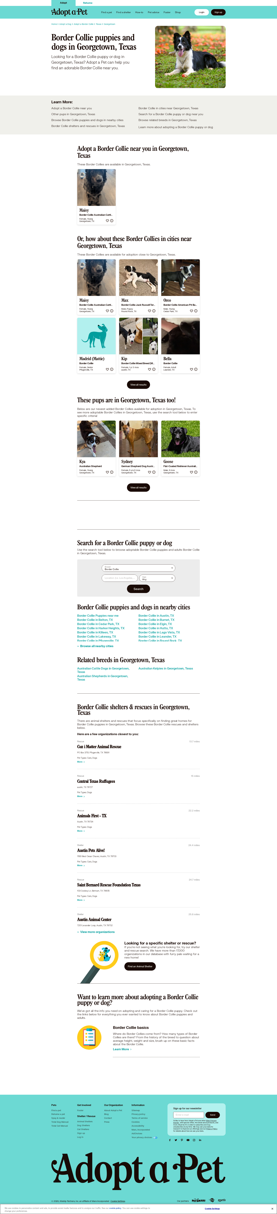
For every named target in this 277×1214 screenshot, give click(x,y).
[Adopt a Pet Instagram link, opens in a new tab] (195, 1140)
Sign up (218, 12)
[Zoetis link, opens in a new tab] (222, 1200)
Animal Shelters (85, 1121)
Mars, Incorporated (141, 1129)
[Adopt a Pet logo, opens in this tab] (138, 1174)
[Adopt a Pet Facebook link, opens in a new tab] (170, 1140)
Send (212, 1115)
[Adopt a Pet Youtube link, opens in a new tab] (189, 1140)
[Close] (272, 1208)
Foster (167, 12)
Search (138, 589)
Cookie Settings (118, 1201)
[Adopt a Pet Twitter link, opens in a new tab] (177, 1140)
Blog (106, 1114)
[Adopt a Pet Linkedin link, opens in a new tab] (200, 1140)
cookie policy (115, 1208)
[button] (107, 220)
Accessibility (138, 1126)
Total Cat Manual (59, 1126)
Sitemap (136, 1110)
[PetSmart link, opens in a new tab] (199, 1200)
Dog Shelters (83, 1125)
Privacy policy (138, 1114)
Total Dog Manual (60, 1122)
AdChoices (137, 1133)
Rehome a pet (58, 1114)
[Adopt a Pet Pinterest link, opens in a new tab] (183, 1140)
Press (107, 1122)
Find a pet (56, 1110)
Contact (108, 1118)
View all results (138, 384)
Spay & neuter (58, 1118)
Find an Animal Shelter (140, 966)
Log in (80, 1137)
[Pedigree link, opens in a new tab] (212, 1200)
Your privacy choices (142, 1137)
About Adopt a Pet (113, 1110)
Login (201, 12)
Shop (178, 12)
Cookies (136, 1122)
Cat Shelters (83, 1129)
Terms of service (140, 1118)
